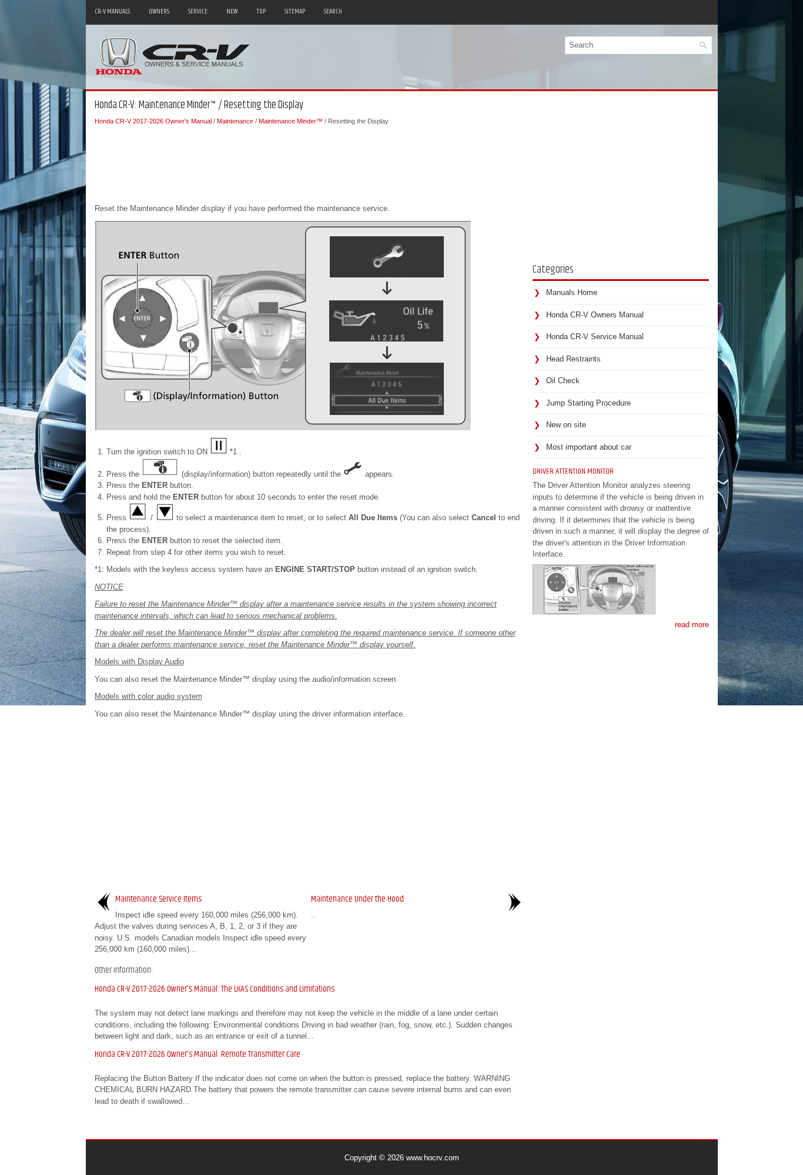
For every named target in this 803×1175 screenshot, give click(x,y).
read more (692, 624)
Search (333, 11)
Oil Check (563, 380)
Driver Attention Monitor (573, 471)
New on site (566, 424)
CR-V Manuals (112, 11)
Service (198, 11)
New (231, 11)
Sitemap (295, 11)
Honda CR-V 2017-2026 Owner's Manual (153, 121)
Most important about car (588, 447)
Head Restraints (573, 358)
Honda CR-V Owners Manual (595, 314)
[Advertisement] (309, 161)
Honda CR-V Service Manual (595, 336)
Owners (159, 11)
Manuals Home (571, 292)
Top (261, 11)
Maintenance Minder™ (291, 121)
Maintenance (235, 121)
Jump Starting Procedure (588, 403)
